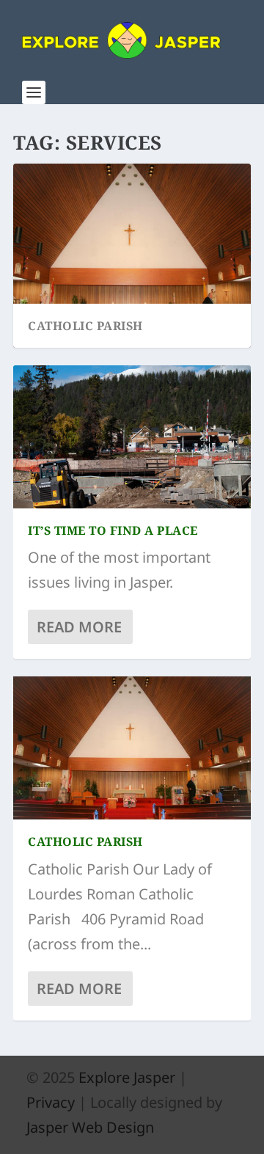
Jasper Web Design (90, 1127)
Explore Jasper (126, 1077)
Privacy (50, 1102)
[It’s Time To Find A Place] (132, 436)
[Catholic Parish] (132, 747)
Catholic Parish (85, 326)
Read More (79, 627)
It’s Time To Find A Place (113, 530)
